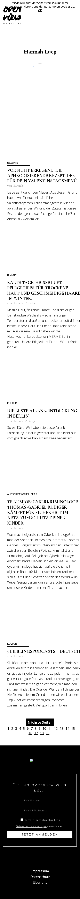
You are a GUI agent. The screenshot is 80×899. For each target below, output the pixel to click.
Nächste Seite (40, 722)
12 (56, 728)
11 (50, 728)
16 (30, 733)
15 (73, 728)
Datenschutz (40, 876)
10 (44, 728)
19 (47, 733)
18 (42, 733)
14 (67, 728)
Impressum (40, 871)
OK (40, 10)
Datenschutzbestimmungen (31, 826)
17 (36, 733)
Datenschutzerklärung (19, 6)
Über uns (40, 882)
